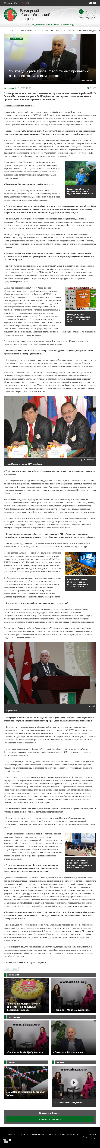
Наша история (74, 30)
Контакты (23, 1134)
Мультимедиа (89, 30)
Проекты (49, 30)
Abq (87, 18)
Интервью (9, 88)
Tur (93, 12)
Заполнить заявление (50, 1119)
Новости (39, 30)
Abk (81, 18)
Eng (87, 12)
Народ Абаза (26, 30)
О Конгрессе (12, 30)
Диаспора (60, 30)
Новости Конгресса (69, 1134)
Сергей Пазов (17, 39)
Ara (93, 18)
